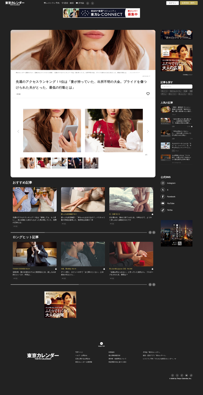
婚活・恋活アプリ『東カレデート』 (155, 355)
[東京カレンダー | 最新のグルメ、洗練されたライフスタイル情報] (24, 3)
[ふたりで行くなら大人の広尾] (177, 58)
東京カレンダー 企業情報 (83, 362)
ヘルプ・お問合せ (81, 355)
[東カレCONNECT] (101, 13)
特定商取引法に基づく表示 (117, 362)
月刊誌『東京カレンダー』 (152, 352)
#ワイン (164, 94)
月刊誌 (81, 3)
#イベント (191, 94)
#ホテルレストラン (175, 91)
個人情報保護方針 (114, 355)
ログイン (172, 3)
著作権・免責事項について (117, 358)
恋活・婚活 (69, 3)
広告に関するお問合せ (82, 358)
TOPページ (79, 352)
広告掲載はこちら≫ (187, 74)
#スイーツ (164, 91)
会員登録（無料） (189, 3)
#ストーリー (172, 94)
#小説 (185, 91)
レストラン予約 (53, 3)
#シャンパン (182, 94)
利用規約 (112, 352)
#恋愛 (191, 91)
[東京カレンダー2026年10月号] (60, 304)
